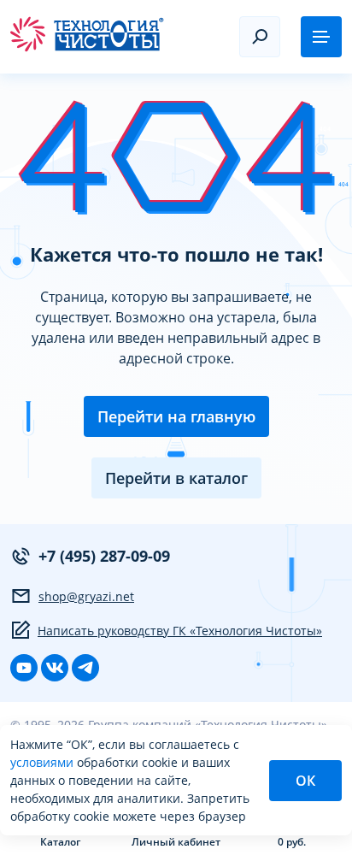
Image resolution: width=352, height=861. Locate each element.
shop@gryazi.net (86, 596)
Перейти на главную (176, 416)
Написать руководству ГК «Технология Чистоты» (180, 630)
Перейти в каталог (176, 478)
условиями (43, 762)
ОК (305, 780)
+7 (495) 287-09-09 (104, 555)
